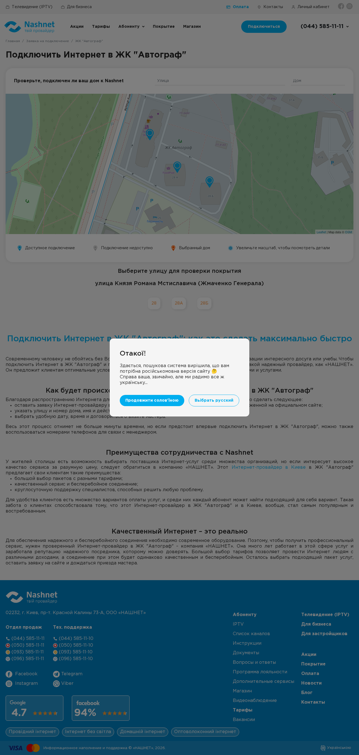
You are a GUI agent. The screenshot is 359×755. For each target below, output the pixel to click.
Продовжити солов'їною (152, 400)
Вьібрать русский (214, 400)
